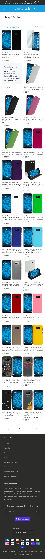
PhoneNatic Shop (12, 551)
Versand (21, 554)
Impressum (8, 467)
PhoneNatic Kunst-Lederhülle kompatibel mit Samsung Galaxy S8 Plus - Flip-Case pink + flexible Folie (33, 119)
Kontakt (7, 448)
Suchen (6, 443)
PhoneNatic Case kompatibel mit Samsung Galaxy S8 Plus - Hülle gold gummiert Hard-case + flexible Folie (12, 349)
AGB (5, 453)
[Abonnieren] (36, 511)
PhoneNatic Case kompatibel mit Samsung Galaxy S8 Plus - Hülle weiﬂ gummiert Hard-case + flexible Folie (12, 218)
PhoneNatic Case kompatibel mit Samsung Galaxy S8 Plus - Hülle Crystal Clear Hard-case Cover (11, 284)
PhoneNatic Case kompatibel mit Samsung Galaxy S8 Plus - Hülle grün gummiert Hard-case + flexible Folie (33, 217)
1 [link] (8, 429)
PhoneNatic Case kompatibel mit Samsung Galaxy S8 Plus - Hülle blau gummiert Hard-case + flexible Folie (12, 250)
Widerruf (7, 457)
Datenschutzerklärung (11, 462)
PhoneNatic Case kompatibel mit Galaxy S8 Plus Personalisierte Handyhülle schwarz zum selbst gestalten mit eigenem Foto (11, 381)
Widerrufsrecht (23, 551)
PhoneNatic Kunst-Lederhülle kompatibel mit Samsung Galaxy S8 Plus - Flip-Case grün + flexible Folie (12, 152)
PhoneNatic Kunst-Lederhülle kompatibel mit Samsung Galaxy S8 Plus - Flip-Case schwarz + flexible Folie (12, 120)
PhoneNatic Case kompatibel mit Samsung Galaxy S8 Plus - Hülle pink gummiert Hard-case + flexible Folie (33, 152)
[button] (4, 9)
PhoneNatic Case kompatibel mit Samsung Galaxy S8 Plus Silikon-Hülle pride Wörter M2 (11, 413)
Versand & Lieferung (11, 471)
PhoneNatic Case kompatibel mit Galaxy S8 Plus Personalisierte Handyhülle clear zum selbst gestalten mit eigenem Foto (12, 74)
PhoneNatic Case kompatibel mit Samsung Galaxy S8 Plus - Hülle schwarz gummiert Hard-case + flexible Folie (11, 55)
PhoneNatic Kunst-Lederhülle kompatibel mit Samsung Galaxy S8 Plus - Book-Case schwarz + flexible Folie (33, 185)
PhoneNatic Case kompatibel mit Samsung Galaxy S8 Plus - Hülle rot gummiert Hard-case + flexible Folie (12, 317)
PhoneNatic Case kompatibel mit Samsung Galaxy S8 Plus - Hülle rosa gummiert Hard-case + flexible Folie (33, 317)
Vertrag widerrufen (10, 476)
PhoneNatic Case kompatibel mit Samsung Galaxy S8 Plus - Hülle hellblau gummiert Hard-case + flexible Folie (32, 251)
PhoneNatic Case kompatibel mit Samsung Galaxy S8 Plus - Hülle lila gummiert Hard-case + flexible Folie (12, 184)
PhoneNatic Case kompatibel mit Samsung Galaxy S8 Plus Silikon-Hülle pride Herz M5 (32, 380)
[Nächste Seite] (36, 429)
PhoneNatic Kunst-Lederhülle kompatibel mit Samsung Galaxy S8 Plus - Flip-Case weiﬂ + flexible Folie (33, 87)
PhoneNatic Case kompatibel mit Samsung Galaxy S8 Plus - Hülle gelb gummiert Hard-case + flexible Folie (33, 349)
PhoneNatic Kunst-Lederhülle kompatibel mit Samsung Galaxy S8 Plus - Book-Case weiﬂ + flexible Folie (33, 285)
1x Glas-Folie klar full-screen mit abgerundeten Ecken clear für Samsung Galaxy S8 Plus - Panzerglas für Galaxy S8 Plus (32, 55)
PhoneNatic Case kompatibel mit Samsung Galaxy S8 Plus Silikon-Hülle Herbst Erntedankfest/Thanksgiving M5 (32, 414)
